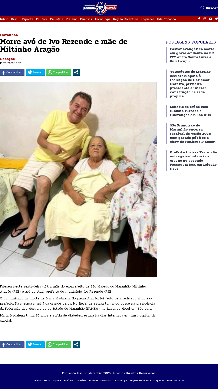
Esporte (27, 19)
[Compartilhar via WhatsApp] (58, 72)
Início (4, 19)
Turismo (71, 19)
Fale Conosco (166, 19)
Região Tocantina (125, 19)
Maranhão (9, 35)
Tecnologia (102, 19)
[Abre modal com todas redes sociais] (76, 72)
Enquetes (147, 19)
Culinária (56, 19)
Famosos (86, 19)
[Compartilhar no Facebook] (12, 72)
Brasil (15, 19)
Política (41, 19)
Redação (7, 58)
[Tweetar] (35, 72)
